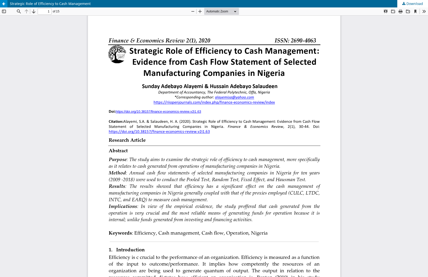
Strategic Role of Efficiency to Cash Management (50, 3)
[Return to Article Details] (3, 3)
